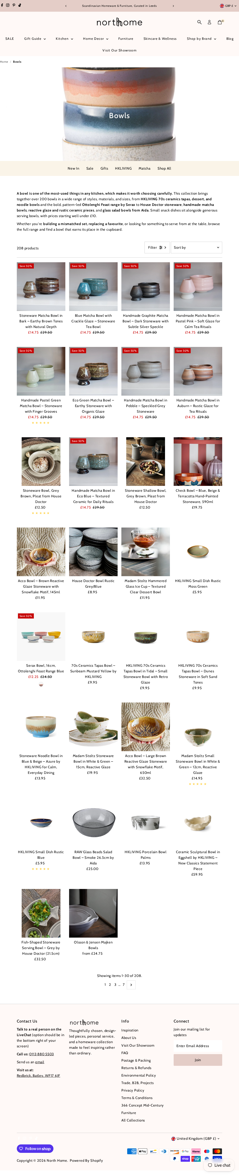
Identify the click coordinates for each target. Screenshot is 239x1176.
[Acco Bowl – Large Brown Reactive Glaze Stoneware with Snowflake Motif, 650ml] (145, 727)
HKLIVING (123, 168)
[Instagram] (8, 5)
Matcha (145, 168)
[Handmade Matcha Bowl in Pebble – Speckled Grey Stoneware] (145, 371)
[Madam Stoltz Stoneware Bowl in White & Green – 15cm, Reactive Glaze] (93, 727)
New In (73, 168)
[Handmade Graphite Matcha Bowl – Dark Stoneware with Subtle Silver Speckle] (145, 286)
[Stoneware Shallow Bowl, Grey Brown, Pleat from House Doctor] (145, 461)
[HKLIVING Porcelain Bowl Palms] (145, 822)
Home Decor (94, 38)
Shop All (164, 168)
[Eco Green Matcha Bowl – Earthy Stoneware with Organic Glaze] (93, 371)
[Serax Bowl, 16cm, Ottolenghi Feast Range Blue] (41, 636)
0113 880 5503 (41, 1054)
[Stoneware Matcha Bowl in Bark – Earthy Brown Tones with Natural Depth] (41, 286)
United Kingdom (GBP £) (196, 1138)
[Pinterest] (13, 5)
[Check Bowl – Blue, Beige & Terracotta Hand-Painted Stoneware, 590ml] (198, 461)
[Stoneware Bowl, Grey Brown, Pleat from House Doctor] (41, 461)
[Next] (173, 6)
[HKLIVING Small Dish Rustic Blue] (41, 822)
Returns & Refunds (136, 1068)
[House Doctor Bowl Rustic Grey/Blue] (93, 552)
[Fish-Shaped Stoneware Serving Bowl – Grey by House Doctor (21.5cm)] (41, 913)
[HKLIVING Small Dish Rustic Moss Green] (198, 552)
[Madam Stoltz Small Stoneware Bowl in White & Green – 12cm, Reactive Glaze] (198, 727)
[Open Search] (199, 22)
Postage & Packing (136, 1060)
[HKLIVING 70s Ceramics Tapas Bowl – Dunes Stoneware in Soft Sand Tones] (198, 636)
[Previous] (66, 6)
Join (198, 1060)
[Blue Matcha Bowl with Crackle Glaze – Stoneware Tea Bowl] (93, 286)
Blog (230, 38)
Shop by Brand (200, 38)
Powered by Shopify (86, 1160)
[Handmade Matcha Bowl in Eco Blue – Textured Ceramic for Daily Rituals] (93, 461)
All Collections (133, 1120)
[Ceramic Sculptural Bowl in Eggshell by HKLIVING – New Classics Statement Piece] (198, 822)
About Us (128, 1038)
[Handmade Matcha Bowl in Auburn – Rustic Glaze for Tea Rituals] (198, 371)
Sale (90, 168)
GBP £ (229, 5)
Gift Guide (33, 38)
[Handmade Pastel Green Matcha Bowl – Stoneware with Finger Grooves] (41, 371)
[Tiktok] (19, 5)
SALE (9, 38)
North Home (57, 1160)
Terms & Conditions (137, 1098)
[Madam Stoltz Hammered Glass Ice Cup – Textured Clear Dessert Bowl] (145, 552)
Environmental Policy (138, 1075)
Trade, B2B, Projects (137, 1083)
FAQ (124, 1053)
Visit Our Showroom (119, 50)
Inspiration (129, 1030)
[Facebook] (2, 5)
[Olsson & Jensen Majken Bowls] (93, 913)
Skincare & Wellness (160, 38)
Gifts (104, 168)
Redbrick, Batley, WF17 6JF (38, 1076)
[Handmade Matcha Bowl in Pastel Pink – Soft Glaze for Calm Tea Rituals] (198, 286)
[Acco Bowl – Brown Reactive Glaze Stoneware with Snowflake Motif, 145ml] (41, 552)
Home (4, 61)
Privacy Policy (132, 1090)
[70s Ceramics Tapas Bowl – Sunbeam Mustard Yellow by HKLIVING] (93, 636)
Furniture (125, 38)
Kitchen (63, 38)
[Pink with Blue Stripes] (41, 684)
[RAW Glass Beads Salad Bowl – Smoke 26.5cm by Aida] (93, 822)
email (39, 1062)
